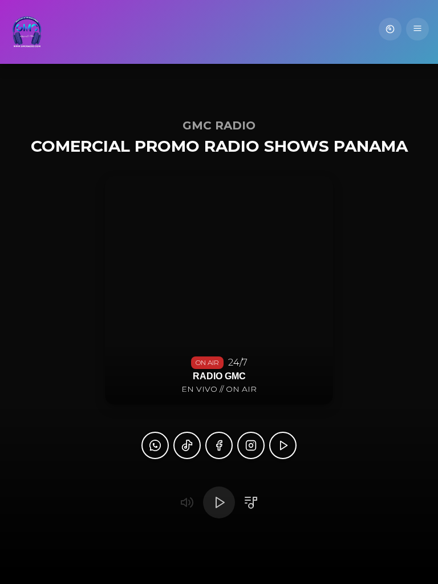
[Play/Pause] (219, 502)
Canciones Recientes (390, 29)
